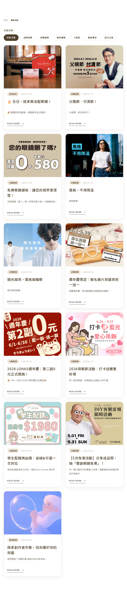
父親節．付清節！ (83, 101)
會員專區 (92, 37)
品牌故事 (27, 37)
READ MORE (15, 123)
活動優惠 (44, 37)
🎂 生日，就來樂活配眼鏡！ (29, 101)
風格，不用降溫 (81, 189)
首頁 (6, 20)
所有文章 (11, 37)
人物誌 (76, 37)
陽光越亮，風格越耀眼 (25, 279)
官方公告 (109, 37)
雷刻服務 (61, 37)
